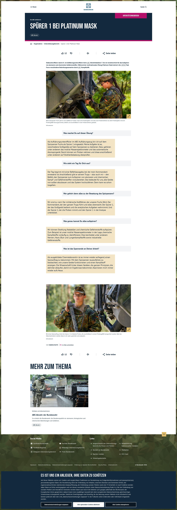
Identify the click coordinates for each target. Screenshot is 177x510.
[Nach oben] (164, 434)
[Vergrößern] (128, 116)
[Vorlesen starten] (88, 53)
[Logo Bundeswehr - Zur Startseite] (88, 7)
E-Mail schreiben (68, 345)
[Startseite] (31, 44)
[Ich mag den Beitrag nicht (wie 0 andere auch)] (71, 53)
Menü (34, 7)
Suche (142, 7)
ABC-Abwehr (34, 35)
